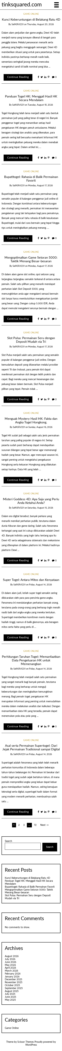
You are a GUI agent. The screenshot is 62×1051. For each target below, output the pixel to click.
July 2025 (10, 994)
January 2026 (12, 977)
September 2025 (14, 988)
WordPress (31, 1045)
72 (35, 825)
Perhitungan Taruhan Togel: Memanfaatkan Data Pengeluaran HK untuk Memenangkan (31, 660)
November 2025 (13, 982)
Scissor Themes (25, 1042)
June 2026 (10, 962)
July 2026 (10, 959)
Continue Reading (18, 77)
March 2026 (11, 971)
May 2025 (10, 1000)
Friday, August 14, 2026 (40, 585)
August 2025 (12, 991)
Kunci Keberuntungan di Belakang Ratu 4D (31, 19)
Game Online (31, 14)
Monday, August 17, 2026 (40, 186)
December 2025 (13, 979)
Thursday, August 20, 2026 (40, 24)
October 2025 (12, 985)
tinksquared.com (22, 4)
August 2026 (12, 956)
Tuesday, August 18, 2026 (40, 105)
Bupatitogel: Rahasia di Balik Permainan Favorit (30, 887)
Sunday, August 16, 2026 (40, 427)
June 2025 (10, 997)
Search (8, 841)
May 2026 (10, 965)
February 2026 (12, 974)
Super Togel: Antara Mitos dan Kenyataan (31, 579)
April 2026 (10, 968)
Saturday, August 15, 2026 (40, 508)
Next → (44, 825)
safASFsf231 (18, 24)
